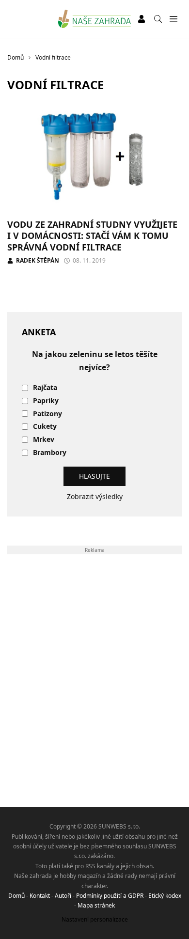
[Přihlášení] (141, 19)
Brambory (49, 453)
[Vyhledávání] (158, 19)
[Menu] (173, 19)
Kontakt (40, 896)
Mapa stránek (96, 905)
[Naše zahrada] (94, 19)
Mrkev (43, 440)
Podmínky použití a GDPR (109, 896)
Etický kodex (164, 896)
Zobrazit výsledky (95, 496)
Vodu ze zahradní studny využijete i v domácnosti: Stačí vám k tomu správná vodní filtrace (92, 236)
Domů (16, 896)
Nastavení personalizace (95, 919)
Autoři (63, 896)
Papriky (46, 401)
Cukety (45, 427)
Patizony (47, 414)
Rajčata (45, 388)
